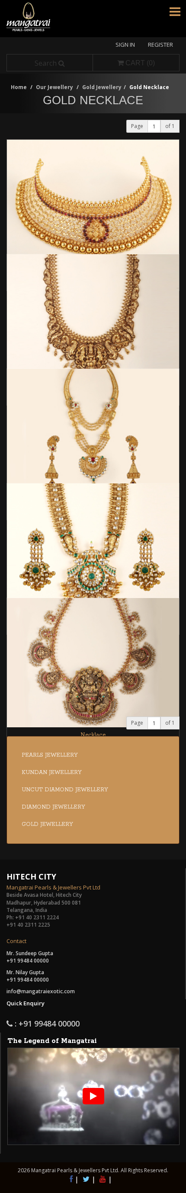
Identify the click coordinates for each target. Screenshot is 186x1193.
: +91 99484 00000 (46, 1024)
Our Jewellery (54, 87)
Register (160, 44)
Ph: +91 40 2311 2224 (32, 917)
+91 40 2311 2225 (28, 924)
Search (46, 63)
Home (19, 87)
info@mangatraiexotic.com (40, 991)
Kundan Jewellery (52, 772)
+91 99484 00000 (27, 960)
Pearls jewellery (50, 755)
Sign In (125, 44)
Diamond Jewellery (53, 807)
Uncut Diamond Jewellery (65, 790)
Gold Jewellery (102, 87)
